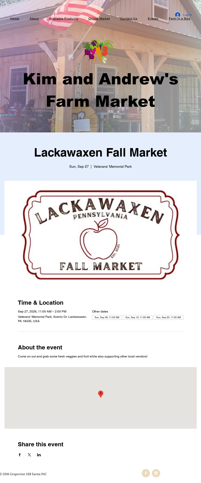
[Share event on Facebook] (20, 454)
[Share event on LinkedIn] (39, 454)
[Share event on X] (29, 454)
